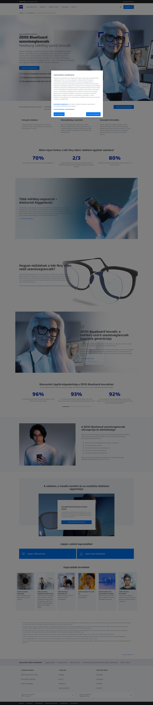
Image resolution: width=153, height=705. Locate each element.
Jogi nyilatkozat (69, 109)
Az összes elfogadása (93, 114)
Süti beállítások (59, 114)
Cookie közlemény (59, 109)
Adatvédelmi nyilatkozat (61, 104)
